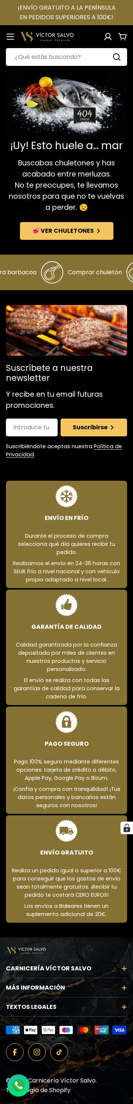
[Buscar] (116, 57)
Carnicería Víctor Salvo (62, 1080)
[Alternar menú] (10, 36)
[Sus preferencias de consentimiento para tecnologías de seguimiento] (126, 828)
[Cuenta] (107, 36)
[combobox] (66, 57)
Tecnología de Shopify (38, 1090)
